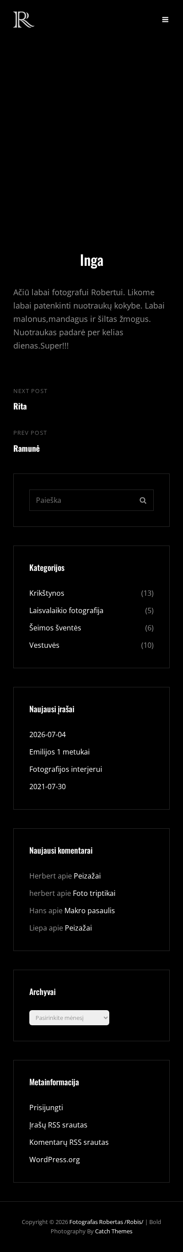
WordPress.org (54, 1159)
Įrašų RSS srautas (58, 1125)
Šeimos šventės (55, 628)
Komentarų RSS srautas (69, 1142)
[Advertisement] (91, 134)
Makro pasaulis (89, 910)
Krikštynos (46, 593)
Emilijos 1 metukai (59, 752)
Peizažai (87, 876)
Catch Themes (113, 1231)
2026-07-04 (47, 734)
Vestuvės (44, 645)
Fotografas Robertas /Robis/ (106, 1222)
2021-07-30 (47, 786)
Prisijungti (46, 1107)
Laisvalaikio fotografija (66, 610)
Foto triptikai (94, 893)
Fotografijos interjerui (65, 769)
